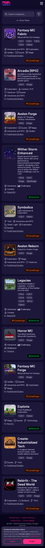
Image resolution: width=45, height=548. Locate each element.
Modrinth (35, 197)
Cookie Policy (15, 521)
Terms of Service (28, 518)
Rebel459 (11, 192)
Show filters (24, 20)
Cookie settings (28, 521)
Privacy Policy (14, 518)
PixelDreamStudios (15, 56)
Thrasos (10, 351)
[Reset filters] (38, 14)
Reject (12, 541)
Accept (32, 541)
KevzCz (10, 423)
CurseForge (33, 60)
